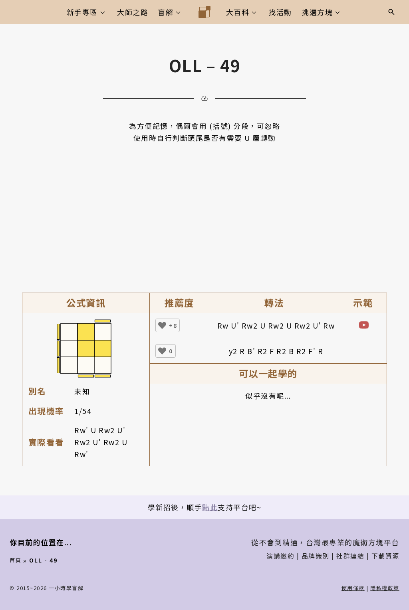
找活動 (280, 12)
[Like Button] (162, 325)
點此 (210, 507)
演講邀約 (280, 555)
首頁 (15, 560)
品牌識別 (316, 555)
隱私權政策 (384, 588)
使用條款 (353, 588)
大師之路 (132, 12)
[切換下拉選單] (102, 12)
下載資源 (385, 555)
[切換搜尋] (391, 12)
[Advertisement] (204, 203)
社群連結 (350, 555)
